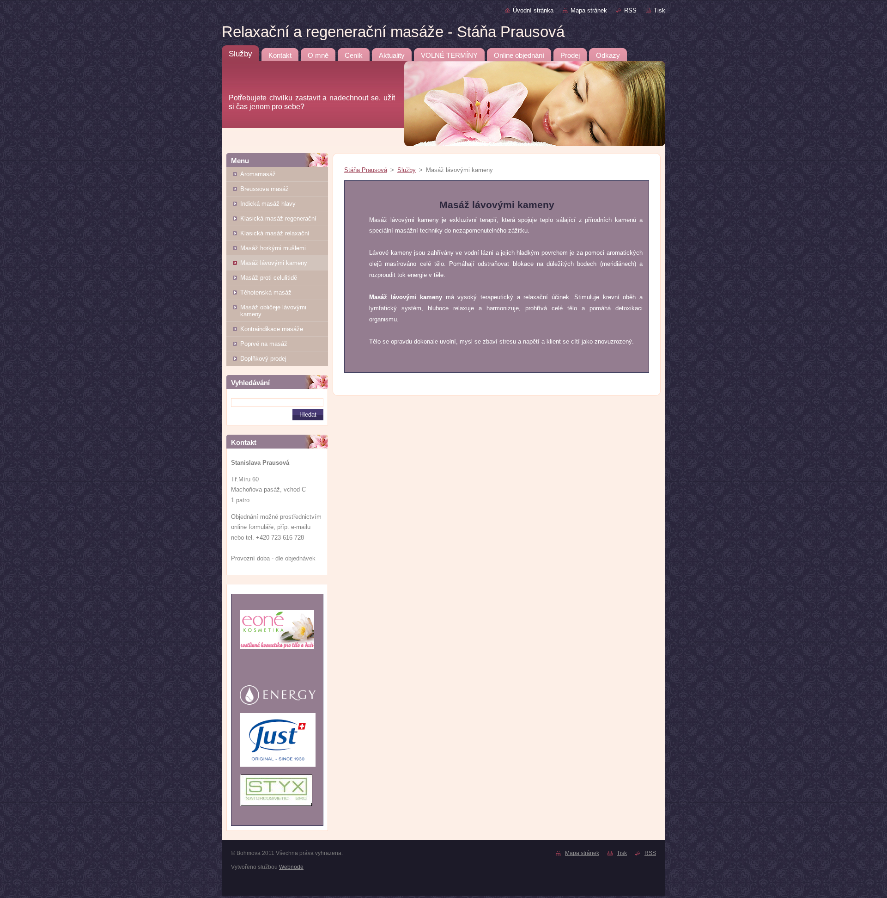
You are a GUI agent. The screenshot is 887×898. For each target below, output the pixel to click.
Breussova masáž (264, 188)
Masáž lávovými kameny (273, 262)
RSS (630, 10)
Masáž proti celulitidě (268, 277)
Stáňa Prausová (365, 169)
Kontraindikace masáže (271, 329)
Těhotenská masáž (266, 292)
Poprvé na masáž (263, 343)
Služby (406, 169)
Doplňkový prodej (263, 358)
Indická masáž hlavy (268, 203)
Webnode (291, 867)
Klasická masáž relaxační (275, 233)
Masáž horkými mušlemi (273, 248)
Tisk (659, 10)
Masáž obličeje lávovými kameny (273, 311)
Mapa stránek (589, 10)
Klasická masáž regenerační (278, 218)
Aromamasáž (258, 174)
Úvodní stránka (533, 10)
